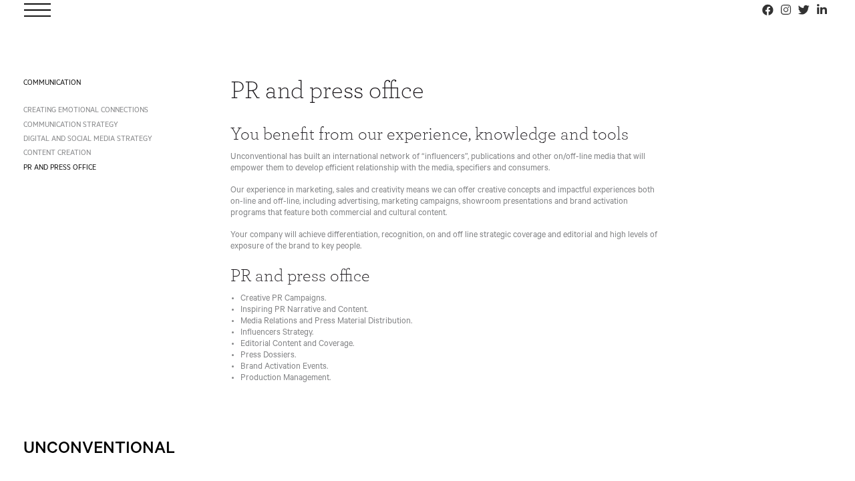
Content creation (57, 154)
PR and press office (59, 168)
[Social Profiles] (768, 9)
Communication (52, 83)
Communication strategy (70, 126)
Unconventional (99, 450)
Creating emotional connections (85, 111)
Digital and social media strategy (87, 140)
